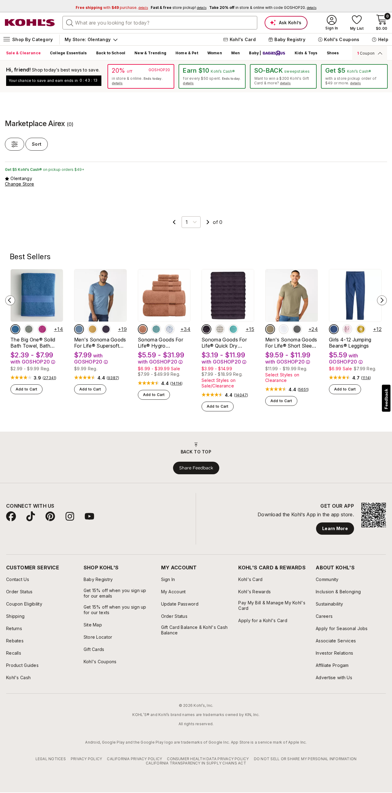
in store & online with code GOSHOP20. (262, 7)
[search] (70, 22)
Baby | (255, 53)
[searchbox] (159, 22)
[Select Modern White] (283, 329)
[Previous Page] (174, 222)
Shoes (333, 53)
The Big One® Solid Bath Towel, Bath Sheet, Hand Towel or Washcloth (35, 343)
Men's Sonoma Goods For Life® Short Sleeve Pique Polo (291, 343)
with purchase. (112, 7)
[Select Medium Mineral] (297, 329)
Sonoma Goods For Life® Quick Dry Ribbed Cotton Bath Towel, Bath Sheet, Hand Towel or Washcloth (224, 343)
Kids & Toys (306, 53)
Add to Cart (26, 389)
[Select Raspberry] (42, 329)
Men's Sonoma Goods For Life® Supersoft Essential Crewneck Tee (100, 343)
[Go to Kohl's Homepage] (30, 22)
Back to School (111, 53)
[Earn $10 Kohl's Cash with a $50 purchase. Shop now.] (212, 76)
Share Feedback (196, 467)
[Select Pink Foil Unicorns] (347, 329)
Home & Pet (186, 53)
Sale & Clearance (23, 53)
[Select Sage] (29, 329)
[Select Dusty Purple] (206, 329)
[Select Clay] (143, 329)
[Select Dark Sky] (79, 329)
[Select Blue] (15, 329)
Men (235, 53)
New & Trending (150, 53)
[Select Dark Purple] (106, 329)
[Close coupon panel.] (379, 53)
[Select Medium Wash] (334, 329)
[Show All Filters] (14, 144)
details (117, 83)
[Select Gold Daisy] (361, 329)
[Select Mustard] (92, 329)
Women (214, 53)
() (50, 378)
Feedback (386, 399)
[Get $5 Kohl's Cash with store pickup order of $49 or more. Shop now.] (354, 76)
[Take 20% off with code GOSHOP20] (141, 76)
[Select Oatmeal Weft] (220, 329)
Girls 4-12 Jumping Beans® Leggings (350, 343)
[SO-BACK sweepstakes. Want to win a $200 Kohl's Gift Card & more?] (283, 76)
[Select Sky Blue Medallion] (170, 329)
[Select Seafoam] (233, 329)
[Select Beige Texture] (270, 329)
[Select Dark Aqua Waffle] (156, 329)
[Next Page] (208, 222)
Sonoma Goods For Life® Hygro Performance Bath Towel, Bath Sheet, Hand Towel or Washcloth (160, 343)
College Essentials (68, 53)
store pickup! (178, 7)
